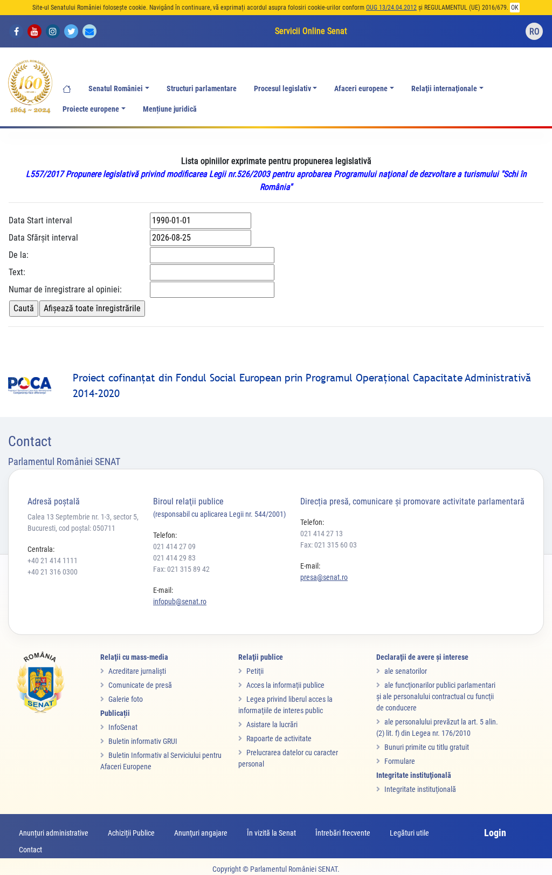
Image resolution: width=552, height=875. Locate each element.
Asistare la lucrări (272, 724)
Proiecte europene (91, 109)
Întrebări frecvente (342, 833)
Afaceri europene (361, 88)
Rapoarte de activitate (279, 738)
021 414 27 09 (174, 546)
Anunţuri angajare (200, 833)
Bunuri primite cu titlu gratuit (426, 747)
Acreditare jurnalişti (137, 671)
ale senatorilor (405, 671)
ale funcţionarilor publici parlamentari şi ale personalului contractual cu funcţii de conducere (435, 696)
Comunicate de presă (140, 685)
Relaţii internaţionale (444, 88)
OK (515, 7)
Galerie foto (125, 699)
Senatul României (115, 88)
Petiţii (255, 671)
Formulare (399, 761)
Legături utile (409, 833)
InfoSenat (122, 727)
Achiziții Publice (131, 833)
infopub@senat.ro (179, 601)
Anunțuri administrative (53, 833)
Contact (30, 849)
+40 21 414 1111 (52, 560)
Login (495, 832)
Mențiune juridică (170, 109)
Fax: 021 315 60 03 (328, 545)
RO (534, 31)
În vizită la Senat (271, 833)
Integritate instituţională (420, 789)
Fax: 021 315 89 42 (181, 569)
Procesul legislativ (282, 88)
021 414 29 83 (174, 557)
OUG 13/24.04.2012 (391, 7)
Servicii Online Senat (311, 31)
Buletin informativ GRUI (142, 741)
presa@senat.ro (324, 577)
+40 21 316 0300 (52, 572)
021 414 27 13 (321, 533)
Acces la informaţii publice (285, 685)
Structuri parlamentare (202, 88)
